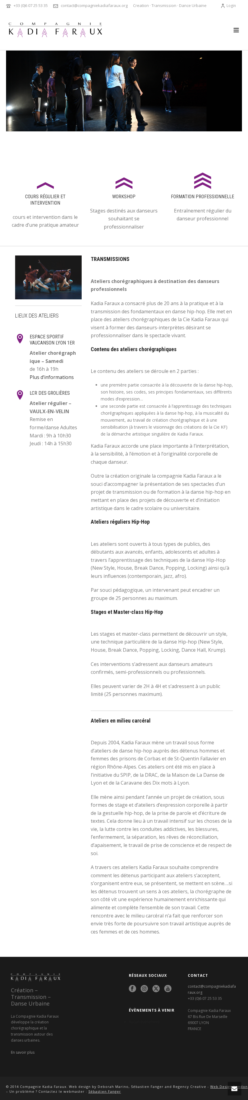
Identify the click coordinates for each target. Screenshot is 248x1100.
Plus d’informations (52, 377)
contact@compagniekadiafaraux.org (94, 5)
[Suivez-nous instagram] (144, 989)
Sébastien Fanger (104, 1091)
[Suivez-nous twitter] (156, 989)
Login (231, 5)
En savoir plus (22, 1052)
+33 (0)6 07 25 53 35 (31, 5)
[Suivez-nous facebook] (132, 989)
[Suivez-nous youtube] (167, 989)
